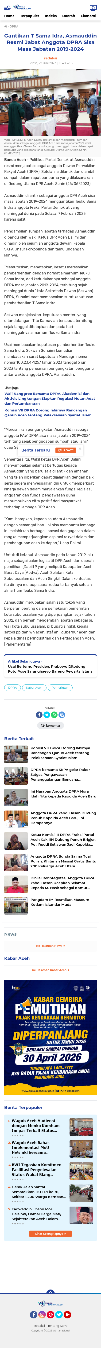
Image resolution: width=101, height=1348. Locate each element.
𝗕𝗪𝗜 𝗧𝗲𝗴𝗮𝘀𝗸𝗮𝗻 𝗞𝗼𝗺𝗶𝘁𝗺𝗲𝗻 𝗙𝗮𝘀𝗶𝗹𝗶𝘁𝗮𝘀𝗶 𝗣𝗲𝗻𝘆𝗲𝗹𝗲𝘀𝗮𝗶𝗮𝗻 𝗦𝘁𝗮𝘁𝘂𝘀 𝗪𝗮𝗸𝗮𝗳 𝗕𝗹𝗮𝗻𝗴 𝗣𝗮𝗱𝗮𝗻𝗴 (37, 1170)
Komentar (52, 725)
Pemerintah (60, 687)
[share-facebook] (39, 715)
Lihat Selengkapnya (49, 1233)
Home (9, 16)
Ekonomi (88, 16)
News (10, 934)
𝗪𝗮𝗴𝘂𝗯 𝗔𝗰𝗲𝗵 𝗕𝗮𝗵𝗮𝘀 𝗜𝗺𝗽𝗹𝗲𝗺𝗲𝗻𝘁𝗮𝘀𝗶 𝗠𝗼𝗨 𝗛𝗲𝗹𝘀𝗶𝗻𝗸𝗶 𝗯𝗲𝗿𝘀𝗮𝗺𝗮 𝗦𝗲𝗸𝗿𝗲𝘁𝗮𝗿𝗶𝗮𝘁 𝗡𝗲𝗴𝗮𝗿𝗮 (31, 1147)
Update (67, 450)
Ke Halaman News (49, 946)
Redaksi (39, 1325)
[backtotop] (50, 1294)
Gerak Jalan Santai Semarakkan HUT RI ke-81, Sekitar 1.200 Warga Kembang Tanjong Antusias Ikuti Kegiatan (39, 1192)
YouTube (71, 1320)
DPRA (12, 687)
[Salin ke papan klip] (61, 715)
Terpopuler (29, 16)
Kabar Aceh (34, 687)
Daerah (68, 16)
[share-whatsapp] (54, 715)
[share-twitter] (46, 715)
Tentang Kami (57, 1325)
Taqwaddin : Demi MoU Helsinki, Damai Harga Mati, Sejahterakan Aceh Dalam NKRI (36, 1214)
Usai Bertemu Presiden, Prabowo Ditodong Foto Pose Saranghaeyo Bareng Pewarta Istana (50, 669)
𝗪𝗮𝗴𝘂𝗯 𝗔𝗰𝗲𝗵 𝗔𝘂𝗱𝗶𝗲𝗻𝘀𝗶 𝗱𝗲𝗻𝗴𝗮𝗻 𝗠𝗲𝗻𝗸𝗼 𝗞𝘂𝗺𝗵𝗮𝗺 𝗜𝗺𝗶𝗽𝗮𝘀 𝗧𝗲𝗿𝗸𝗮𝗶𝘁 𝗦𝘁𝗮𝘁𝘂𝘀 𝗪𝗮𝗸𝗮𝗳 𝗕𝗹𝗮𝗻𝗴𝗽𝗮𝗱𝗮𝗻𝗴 (36, 1126)
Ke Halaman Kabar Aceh (49, 970)
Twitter (61, 1320)
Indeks (51, 16)
